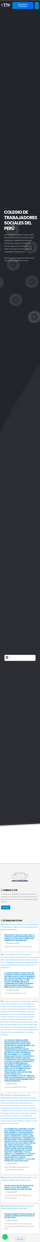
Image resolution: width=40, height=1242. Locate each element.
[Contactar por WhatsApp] (5, 1237)
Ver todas (20, 1239)
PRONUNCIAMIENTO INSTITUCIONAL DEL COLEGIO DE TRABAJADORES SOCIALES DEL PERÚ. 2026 (19, 1216)
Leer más (6, 907)
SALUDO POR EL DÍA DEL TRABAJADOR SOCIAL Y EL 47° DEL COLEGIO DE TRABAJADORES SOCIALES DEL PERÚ (18, 1187)
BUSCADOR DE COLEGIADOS (22, 5)
